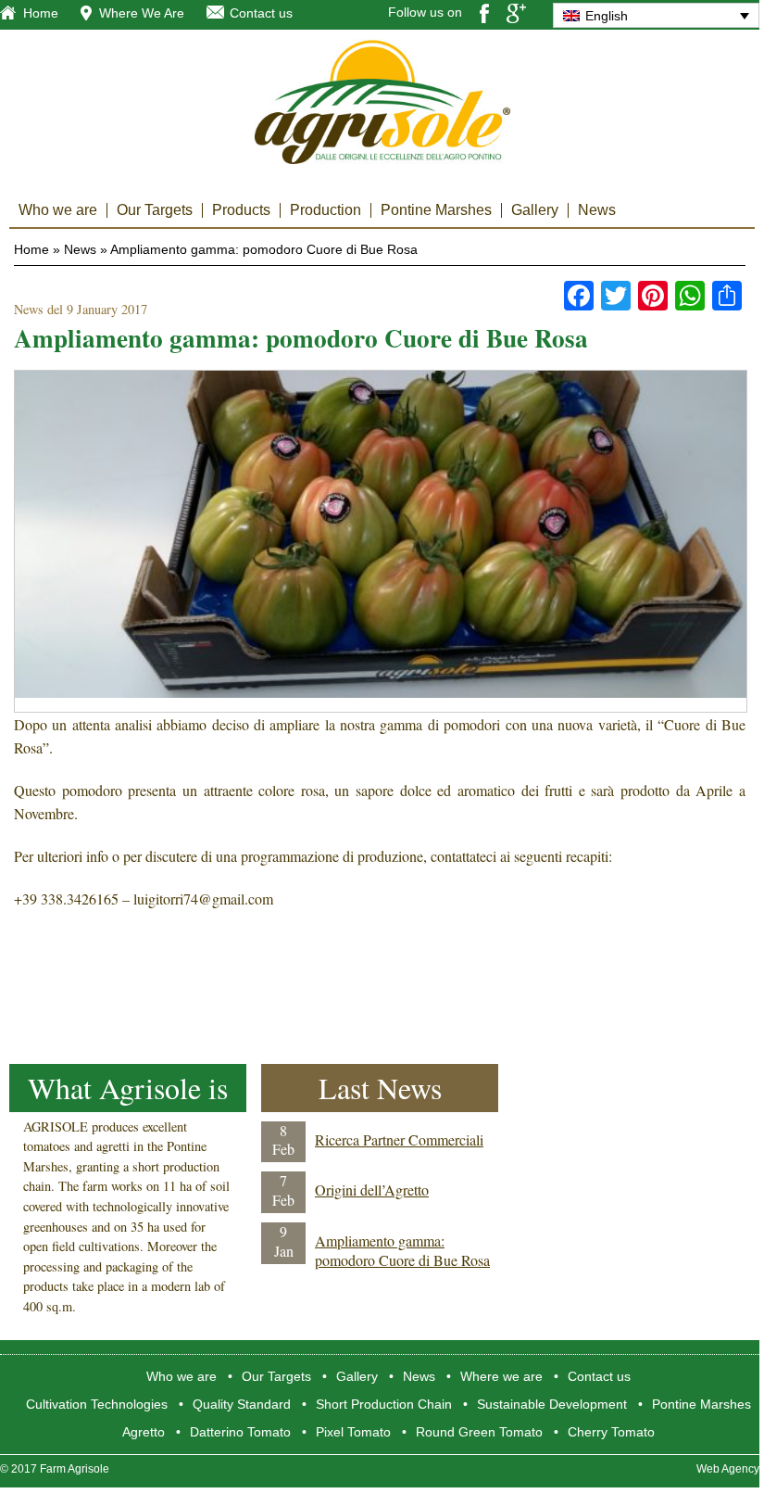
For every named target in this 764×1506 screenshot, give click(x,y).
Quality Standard (242, 1404)
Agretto (143, 1431)
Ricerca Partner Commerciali (399, 1139)
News (597, 210)
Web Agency (727, 1468)
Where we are (501, 1376)
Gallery (534, 210)
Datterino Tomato (240, 1431)
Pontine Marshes (436, 210)
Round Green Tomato (479, 1431)
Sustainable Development (552, 1404)
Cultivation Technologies (97, 1404)
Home (40, 13)
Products (241, 210)
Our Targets (155, 210)
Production (325, 210)
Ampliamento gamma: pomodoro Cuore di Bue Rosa (402, 1250)
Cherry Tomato (611, 1431)
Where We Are (141, 13)
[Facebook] (484, 12)
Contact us (261, 13)
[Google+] (516, 12)
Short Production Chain (384, 1404)
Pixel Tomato (353, 1431)
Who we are (58, 210)
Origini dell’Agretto (372, 1189)
